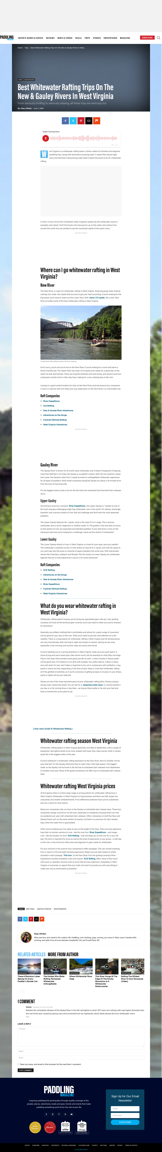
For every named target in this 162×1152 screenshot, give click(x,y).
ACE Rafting (49, 569)
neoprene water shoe (93, 684)
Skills (78, 38)
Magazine (125, 38)
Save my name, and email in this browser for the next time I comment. (50, 1064)
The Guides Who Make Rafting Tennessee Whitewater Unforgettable (54, 980)
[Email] (88, 120)
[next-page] (22, 991)
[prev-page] (19, 991)
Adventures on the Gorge (55, 415)
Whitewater (60, 909)
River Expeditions (51, 401)
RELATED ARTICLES (31, 954)
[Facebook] (65, 120)
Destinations (29, 79)
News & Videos (65, 38)
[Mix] (96, 120)
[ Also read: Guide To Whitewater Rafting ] (52, 728)
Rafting (30, 909)
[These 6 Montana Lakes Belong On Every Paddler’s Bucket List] (29, 967)
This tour (68, 855)
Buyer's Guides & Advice (30, 38)
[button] (158, 38)
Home (20, 47)
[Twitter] (73, 120)
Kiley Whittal (26, 108)
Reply (27, 1016)
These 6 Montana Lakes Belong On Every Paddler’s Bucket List (29, 979)
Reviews (50, 38)
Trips (87, 38)
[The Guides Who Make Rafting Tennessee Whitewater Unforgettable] (55, 967)
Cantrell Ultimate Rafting (55, 419)
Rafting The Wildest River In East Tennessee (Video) (132, 979)
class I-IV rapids (97, 297)
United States (44, 909)
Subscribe (147, 37)
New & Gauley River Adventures (58, 410)
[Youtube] (71, 1114)
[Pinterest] (81, 120)
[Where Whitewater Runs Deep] (81, 967)
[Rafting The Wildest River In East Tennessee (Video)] (132, 967)
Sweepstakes (110, 38)
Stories (97, 38)
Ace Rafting (48, 405)
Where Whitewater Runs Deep (80, 977)
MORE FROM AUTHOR (63, 954)
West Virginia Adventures (55, 424)
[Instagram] (52, 1114)
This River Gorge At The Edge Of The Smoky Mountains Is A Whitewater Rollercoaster (106, 981)
